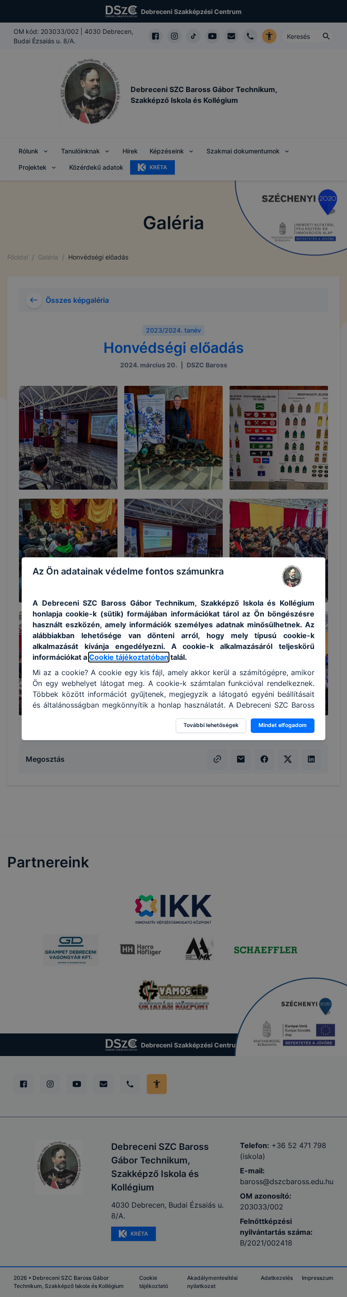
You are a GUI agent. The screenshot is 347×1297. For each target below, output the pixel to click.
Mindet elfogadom (282, 725)
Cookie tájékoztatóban (129, 657)
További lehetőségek (211, 725)
